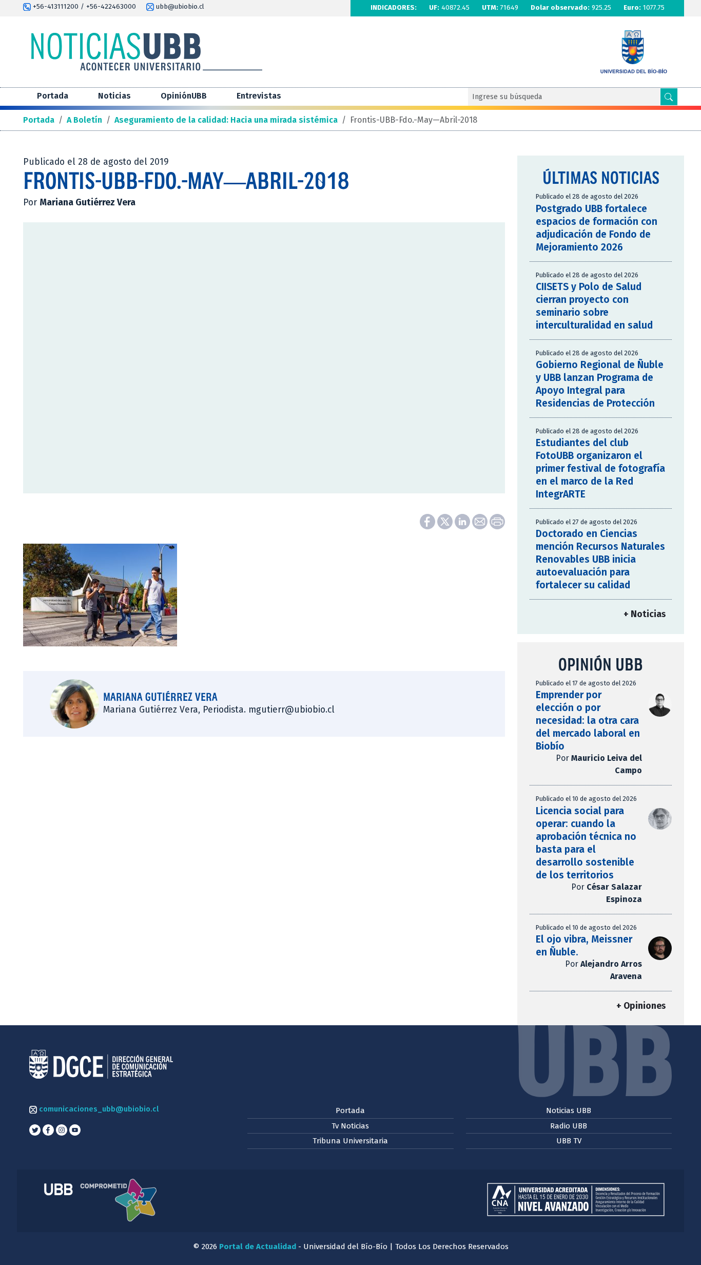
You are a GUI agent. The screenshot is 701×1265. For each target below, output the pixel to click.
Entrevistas (259, 96)
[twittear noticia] (446, 521)
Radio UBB (568, 1125)
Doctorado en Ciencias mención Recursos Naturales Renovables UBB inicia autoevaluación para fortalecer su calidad (600, 559)
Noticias (114, 96)
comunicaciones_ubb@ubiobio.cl (98, 1109)
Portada (52, 96)
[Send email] (481, 521)
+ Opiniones (641, 1006)
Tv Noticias (350, 1125)
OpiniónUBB (184, 96)
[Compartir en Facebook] (428, 521)
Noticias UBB (568, 1110)
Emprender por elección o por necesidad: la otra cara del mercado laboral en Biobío (588, 720)
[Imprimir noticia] (497, 521)
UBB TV (568, 1140)
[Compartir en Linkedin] (463, 521)
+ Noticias (645, 614)
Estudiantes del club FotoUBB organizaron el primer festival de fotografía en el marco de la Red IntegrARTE (600, 468)
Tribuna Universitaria (350, 1140)
